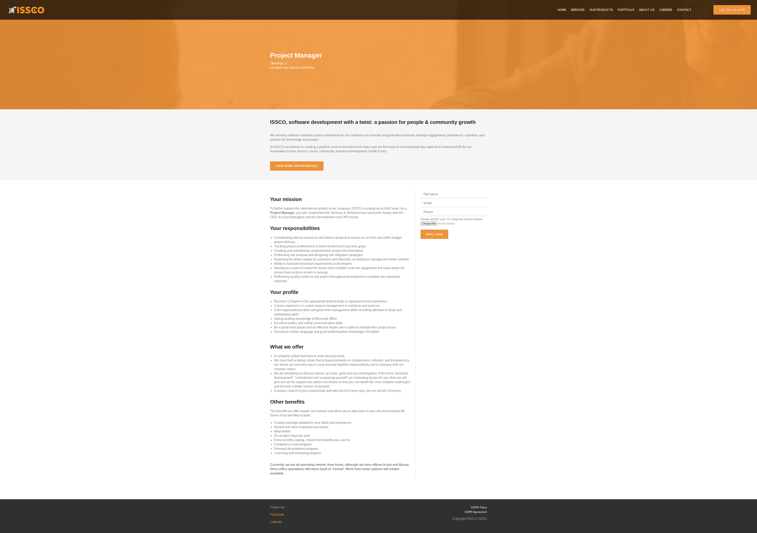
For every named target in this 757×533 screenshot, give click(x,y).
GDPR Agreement (476, 511)
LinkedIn (276, 522)
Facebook (277, 514)
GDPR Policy (479, 507)
